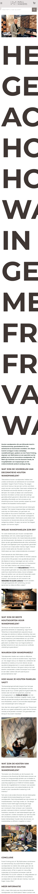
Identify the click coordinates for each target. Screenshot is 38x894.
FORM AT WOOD (22, 695)
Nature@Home (23, 567)
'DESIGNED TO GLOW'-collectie (12, 581)
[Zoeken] (34, 10)
